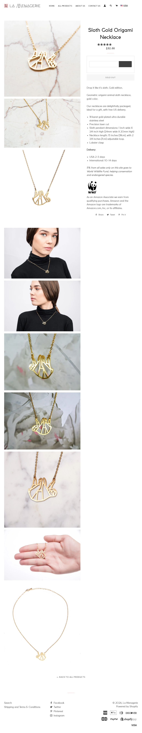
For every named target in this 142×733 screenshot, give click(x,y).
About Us (80, 6)
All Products (65, 6)
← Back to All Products (71, 677)
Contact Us (94, 6)
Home (52, 6)
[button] (104, 44)
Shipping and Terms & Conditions (22, 707)
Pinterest (58, 711)
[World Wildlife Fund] (92, 193)
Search (8, 703)
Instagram (58, 715)
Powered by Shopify (127, 706)
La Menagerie (130, 703)
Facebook (58, 703)
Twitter (57, 707)
